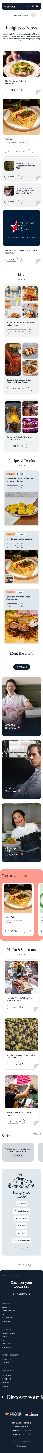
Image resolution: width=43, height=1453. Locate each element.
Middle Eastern (23, 1211)
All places (6, 1321)
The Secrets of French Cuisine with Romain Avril (18, 1150)
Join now (23, 1294)
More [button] (31, 151)
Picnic (23, 1233)
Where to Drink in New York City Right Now (19, 438)
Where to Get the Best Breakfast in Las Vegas (21, 323)
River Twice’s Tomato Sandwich (19, 539)
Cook (14, 487)
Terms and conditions (21, 1423)
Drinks (23, 1203)
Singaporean (23, 1218)
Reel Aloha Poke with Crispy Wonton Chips (18, 598)
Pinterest (6, 1386)
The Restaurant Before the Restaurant (16, 82)
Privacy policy (21, 1427)
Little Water (10, 139)
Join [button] (33, 6)
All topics (6, 1347)
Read (13, 90)
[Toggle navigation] (37, 6)
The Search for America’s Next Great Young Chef (21, 251)
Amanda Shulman (10, 726)
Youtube (5, 1382)
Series (4, 1340)
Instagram (6, 1375)
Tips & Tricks (7, 1343)
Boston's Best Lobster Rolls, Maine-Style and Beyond (19, 381)
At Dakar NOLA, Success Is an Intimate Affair (25, 165)
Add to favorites (18, 151)
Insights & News (20, 15)
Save (21, 90)
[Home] (9, 6)
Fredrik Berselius (10, 789)
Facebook (6, 1379)
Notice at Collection (21, 1434)
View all (21, 279)
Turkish (23, 1226)
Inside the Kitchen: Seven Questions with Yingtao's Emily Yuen (25, 190)
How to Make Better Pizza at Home (19, 1113)
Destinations (7, 1318)
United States (22, 1446)
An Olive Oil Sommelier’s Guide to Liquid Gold (21, 1056)
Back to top (18, 1265)
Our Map (6, 1307)
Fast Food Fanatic (23, 1240)
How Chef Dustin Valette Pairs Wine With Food (20, 999)
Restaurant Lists (9, 1311)
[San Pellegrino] (31, 1415)
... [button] (30, 331)
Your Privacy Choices (21, 1430)
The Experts (7, 1314)
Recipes (5, 1337)
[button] (28, 6)
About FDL (6, 1359)
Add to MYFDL (18, 331)
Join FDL (5, 1363)
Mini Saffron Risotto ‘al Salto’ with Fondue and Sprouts (20, 479)
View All (23, 667)
